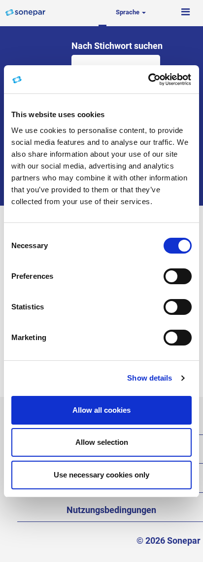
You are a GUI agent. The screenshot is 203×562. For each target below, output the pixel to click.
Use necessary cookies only (101, 475)
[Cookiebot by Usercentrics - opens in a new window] (148, 79)
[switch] (178, 276)
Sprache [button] (128, 12)
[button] (185, 12)
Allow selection (101, 442)
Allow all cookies (101, 410)
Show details (149, 378)
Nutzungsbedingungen (111, 510)
